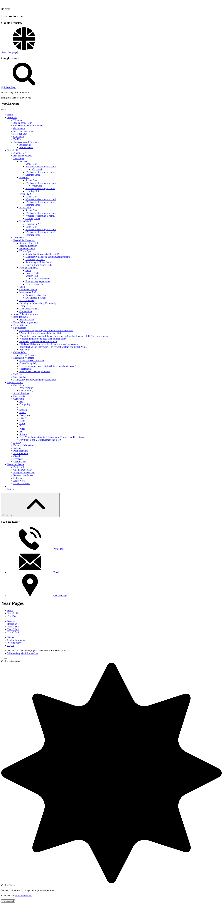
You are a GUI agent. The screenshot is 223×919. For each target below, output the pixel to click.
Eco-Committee (26, 300)
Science (23, 434)
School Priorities (21, 393)
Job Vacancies (26, 147)
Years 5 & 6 (25, 221)
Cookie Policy (26, 390)
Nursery (23, 161)
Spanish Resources (41, 278)
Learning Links (32, 174)
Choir (22, 286)
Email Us (57, 572)
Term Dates (18, 237)
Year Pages (18, 158)
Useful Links (19, 461)
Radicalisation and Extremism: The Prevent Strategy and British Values (53, 347)
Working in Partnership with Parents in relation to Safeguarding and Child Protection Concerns (64, 336)
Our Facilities (19, 377)
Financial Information (23, 445)
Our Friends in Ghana (35, 297)
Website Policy (14, 642)
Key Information (15, 382)
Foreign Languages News (37, 281)
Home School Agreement (25, 322)
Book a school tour (22, 123)
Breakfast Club (20, 317)
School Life (13, 150)
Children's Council (28, 289)
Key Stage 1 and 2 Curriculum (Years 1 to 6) (40, 439)
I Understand (8, 901)
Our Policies (19, 385)
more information (23, 895)
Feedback (18, 459)
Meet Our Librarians (29, 308)
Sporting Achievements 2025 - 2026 (42, 254)
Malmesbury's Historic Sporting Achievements (47, 256)
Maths (22, 420)
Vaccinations (25, 368)
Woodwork (37, 169)
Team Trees (24, 306)
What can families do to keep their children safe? (42, 338)
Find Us (17, 139)
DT (21, 407)
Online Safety (20, 352)
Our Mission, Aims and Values (28, 125)
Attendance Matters (22, 155)
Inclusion (17, 448)
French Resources (34, 284)
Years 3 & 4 (25, 207)
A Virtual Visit (20, 153)
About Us (12, 117)
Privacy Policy (26, 388)
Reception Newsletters (24, 472)
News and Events (15, 464)
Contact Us (18, 136)
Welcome (17, 120)
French (22, 412)
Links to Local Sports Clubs (38, 265)
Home (10, 114)
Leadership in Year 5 (35, 259)
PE (20, 426)
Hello (28, 270)
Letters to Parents (21, 483)
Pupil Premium (20, 450)
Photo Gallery (20, 467)
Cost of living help (28, 363)
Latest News (19, 480)
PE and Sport (25, 251)
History (23, 418)
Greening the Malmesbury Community (37, 303)
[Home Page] (8, 87)
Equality (17, 442)
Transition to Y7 (33, 224)
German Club (32, 273)
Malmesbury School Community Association (34, 379)
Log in (10, 489)
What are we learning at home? (40, 172)
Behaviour (24, 349)
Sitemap (11, 637)
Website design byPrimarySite (22, 653)
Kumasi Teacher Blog (35, 295)
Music (22, 423)
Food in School (20, 325)
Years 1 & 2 (25, 194)
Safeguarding (19, 327)
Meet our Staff (20, 133)
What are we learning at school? (40, 166)
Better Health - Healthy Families (34, 371)
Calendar (17, 478)
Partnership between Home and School (38, 341)
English (23, 409)
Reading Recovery (28, 246)
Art (21, 401)
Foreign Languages (28, 267)
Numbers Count (27, 248)
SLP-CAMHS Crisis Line (31, 360)
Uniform (17, 374)
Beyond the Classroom (24, 240)
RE (21, 431)
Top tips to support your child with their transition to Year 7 (47, 366)
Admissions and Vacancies (26, 142)
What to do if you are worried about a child (40, 333)
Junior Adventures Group (25, 314)
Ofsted (16, 456)
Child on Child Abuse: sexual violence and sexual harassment (48, 344)
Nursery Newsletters (23, 475)
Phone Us (58, 549)
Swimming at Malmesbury (38, 262)
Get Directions (60, 595)
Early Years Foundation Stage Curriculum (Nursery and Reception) (51, 437)
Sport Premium (20, 453)
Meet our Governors (23, 131)
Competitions (25, 311)
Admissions (25, 144)
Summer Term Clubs (29, 243)
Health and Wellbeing (23, 358)
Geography (24, 415)
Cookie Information (16, 640)
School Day (31, 164)
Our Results (19, 396)
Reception (24, 177)
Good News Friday (22, 470)
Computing (24, 404)
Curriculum (18, 398)
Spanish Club (31, 276)
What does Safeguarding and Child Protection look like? (46, 330)
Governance (19, 128)
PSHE (22, 429)
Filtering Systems (27, 355)
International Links (28, 292)
